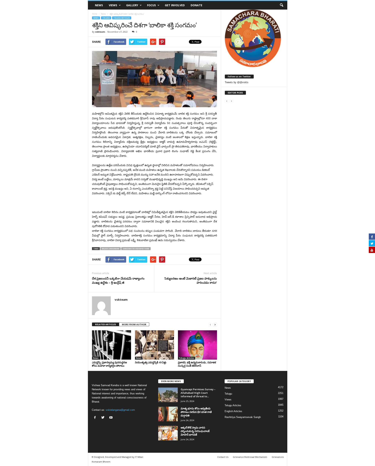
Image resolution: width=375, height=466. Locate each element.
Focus (151, 5)
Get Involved (175, 5)
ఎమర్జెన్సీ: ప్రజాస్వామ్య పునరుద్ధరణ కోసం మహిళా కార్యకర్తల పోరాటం (109, 364)
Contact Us (222, 456)
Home (94, 13)
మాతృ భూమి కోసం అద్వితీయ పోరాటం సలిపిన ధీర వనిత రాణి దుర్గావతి (196, 412)
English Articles (233, 411)
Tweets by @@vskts (236, 82)
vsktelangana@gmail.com (120, 409)
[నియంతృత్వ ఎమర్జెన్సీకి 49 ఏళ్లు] (154, 345)
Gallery (132, 5)
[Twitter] (104, 417)
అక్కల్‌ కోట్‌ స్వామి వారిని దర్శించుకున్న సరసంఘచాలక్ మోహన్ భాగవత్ (195, 431)
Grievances (278, 456)
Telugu (106, 18)
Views (113, 5)
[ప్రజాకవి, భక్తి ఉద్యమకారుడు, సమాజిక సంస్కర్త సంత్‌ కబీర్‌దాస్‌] (197, 345)
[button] (281, 5)
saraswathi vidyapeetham (136, 248)
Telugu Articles (121, 18)
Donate (196, 5)
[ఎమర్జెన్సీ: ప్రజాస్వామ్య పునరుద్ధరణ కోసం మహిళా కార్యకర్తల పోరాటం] (111, 345)
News (99, 5)
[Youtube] (111, 417)
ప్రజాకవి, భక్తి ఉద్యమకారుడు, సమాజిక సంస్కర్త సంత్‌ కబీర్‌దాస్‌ (197, 364)
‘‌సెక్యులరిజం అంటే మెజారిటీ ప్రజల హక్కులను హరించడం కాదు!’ (190, 280)
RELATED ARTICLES (105, 324)
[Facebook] (96, 417)
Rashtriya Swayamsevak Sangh (243, 417)
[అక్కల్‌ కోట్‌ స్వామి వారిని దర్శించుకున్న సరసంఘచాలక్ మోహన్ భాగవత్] (168, 433)
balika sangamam (110, 248)
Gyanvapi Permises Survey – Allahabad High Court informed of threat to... (198, 393)
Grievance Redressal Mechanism (250, 456)
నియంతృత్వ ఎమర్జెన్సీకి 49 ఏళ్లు (150, 362)
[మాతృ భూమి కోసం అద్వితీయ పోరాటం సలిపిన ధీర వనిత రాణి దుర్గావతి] (168, 414)
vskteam (100, 31)
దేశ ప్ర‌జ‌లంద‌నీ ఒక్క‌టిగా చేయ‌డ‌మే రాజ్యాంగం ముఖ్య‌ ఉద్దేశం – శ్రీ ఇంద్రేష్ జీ (118, 280)
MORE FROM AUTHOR (134, 324)
